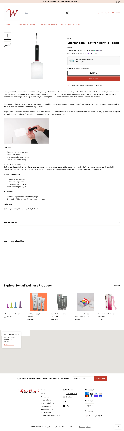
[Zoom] (37, 56)
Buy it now (93, 79)
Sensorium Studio (49, 25)
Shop (8, 25)
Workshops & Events (26, 25)
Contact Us (45, 397)
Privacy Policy (46, 406)
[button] (88, 51)
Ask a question (11, 222)
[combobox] (46, 13)
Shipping (70, 68)
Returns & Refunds (47, 403)
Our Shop (44, 394)
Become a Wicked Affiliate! (50, 416)
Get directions (9, 345)
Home (69, 38)
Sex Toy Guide (46, 412)
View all (117, 286)
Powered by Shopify (85, 427)
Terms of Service (47, 409)
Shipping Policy (46, 400)
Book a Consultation (71, 25)
